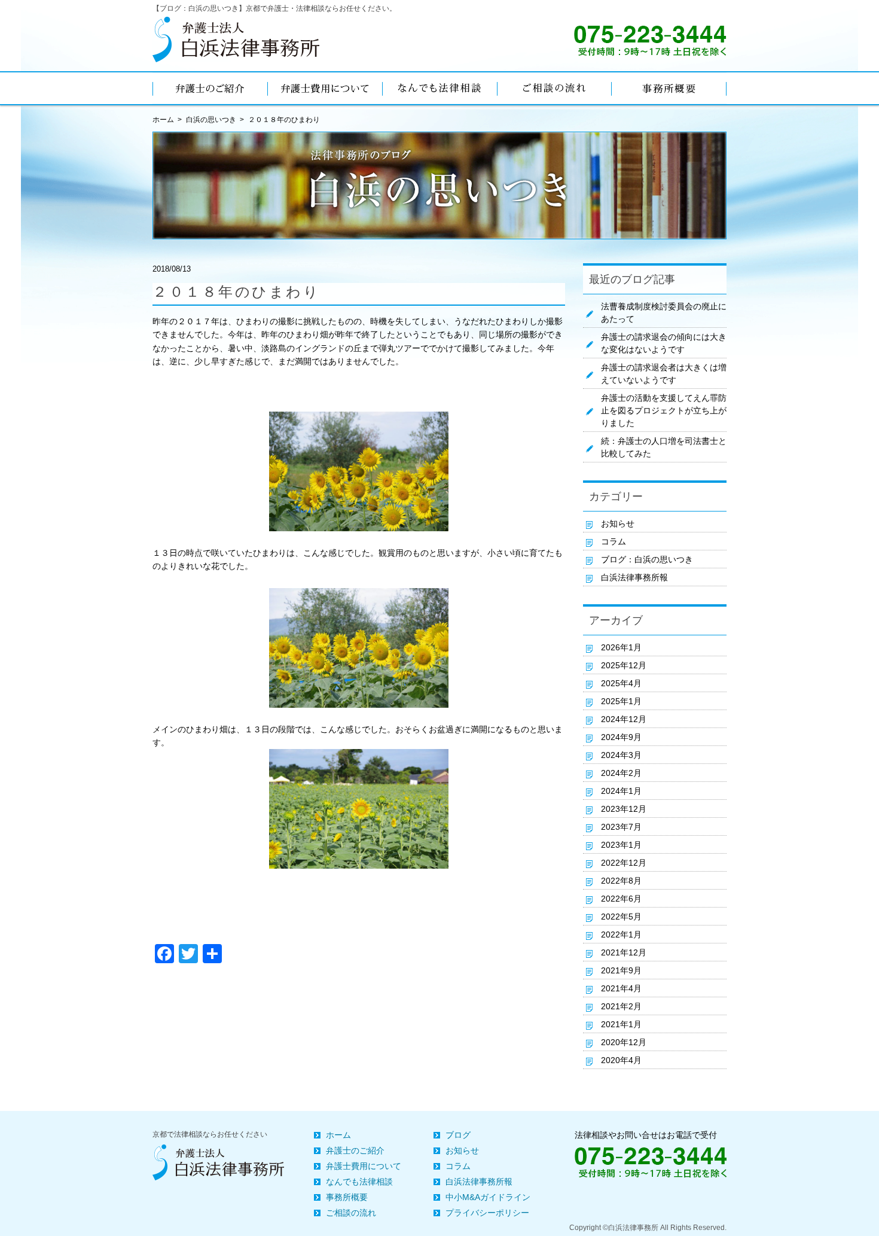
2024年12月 (623, 719)
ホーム (338, 1135)
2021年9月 (621, 970)
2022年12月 (623, 862)
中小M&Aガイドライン (487, 1197)
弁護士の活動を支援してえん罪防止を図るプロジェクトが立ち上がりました (664, 410)
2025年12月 (623, 665)
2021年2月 (621, 1006)
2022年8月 (621, 880)
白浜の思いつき (211, 119)
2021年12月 (623, 952)
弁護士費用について (363, 1166)
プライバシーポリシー (487, 1212)
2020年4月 (621, 1060)
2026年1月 (621, 647)
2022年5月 (621, 916)
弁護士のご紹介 (355, 1150)
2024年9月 (621, 737)
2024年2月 (621, 773)
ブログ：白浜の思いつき (647, 559)
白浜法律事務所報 (634, 577)
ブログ (458, 1135)
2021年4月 (621, 988)
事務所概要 (347, 1197)
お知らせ (617, 523)
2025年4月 (621, 683)
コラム (613, 541)
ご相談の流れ (351, 1212)
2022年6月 (621, 898)
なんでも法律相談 (359, 1181)
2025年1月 (621, 701)
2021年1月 (621, 1024)
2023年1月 (621, 845)
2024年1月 (621, 791)
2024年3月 (621, 755)
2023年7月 (621, 827)
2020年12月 (623, 1042)
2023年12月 (623, 809)
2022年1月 (621, 934)
